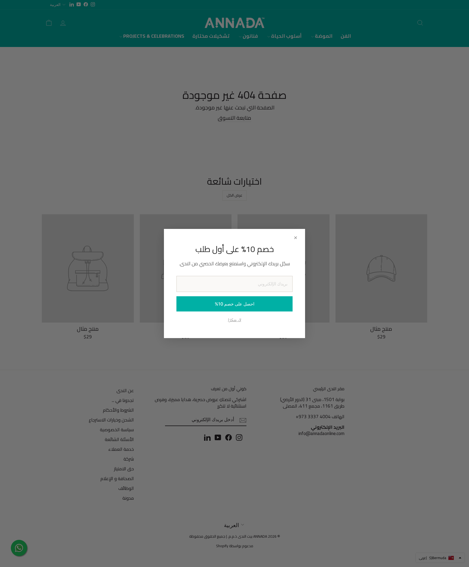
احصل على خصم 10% (234, 304)
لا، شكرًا (234, 319)
